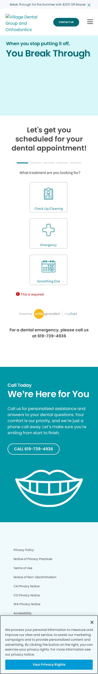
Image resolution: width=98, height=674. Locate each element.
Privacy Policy (24, 550)
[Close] (91, 622)
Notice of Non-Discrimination (35, 577)
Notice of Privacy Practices (33, 559)
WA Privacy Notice (27, 604)
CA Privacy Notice (26, 586)
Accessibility (23, 613)
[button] (90, 22)
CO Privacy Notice (27, 595)
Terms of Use (23, 568)
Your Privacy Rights (49, 664)
